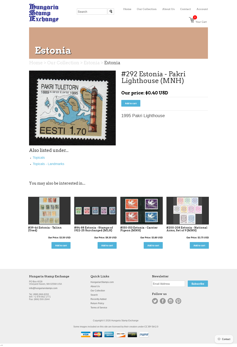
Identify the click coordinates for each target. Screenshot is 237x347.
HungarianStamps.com (102, 282)
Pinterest (178, 301)
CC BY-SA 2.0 (151, 326)
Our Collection (98, 290)
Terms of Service (99, 307)
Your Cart (200, 21)
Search (94, 295)
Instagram (170, 301)
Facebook (163, 301)
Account (202, 9)
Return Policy (97, 303)
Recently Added (98, 299)
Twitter (155, 301)
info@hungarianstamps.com (43, 288)
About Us (95, 286)
